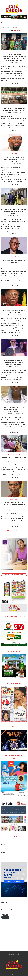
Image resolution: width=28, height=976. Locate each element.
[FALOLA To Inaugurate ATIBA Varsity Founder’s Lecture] (14, 297)
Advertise (4, 849)
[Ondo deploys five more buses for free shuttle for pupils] (14, 443)
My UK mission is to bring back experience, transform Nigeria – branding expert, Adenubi (14, 362)
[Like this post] (10, 83)
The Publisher (5, 845)
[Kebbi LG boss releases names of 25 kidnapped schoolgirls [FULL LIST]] (14, 95)
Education (8, 27)
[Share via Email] (17, 83)
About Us (4, 841)
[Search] (26, 23)
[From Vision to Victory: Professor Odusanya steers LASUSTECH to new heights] (14, 245)
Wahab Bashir (10, 62)
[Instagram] (16, 954)
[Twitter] (12, 954)
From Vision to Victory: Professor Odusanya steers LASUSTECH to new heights (14, 260)
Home (2, 27)
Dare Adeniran (11, 215)
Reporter (10, 112)
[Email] (19, 954)
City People (10, 314)
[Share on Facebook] (12, 83)
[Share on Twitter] (14, 83)
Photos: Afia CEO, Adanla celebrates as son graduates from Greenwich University (14, 211)
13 (17, 530)
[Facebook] (9, 954)
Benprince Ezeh (10, 413)
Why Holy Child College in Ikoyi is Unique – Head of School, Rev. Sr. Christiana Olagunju (14, 409)
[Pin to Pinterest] (15, 83)
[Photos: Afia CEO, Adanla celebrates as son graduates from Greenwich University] (14, 196)
